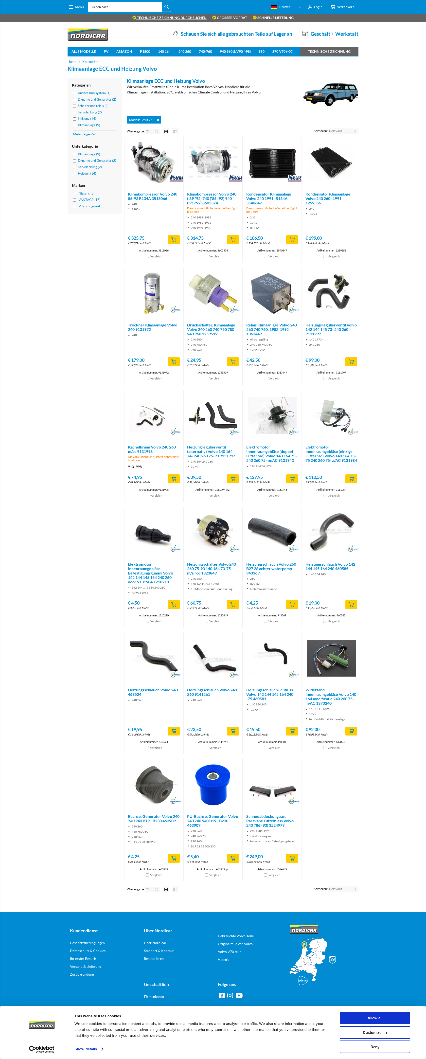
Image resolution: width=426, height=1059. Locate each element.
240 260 (184, 51)
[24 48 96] (153, 131)
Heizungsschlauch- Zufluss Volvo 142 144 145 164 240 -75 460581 (269, 694)
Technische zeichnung (329, 51)
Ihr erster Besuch (83, 958)
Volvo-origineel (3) (92, 206)
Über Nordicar (155, 943)
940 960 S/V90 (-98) (235, 51)
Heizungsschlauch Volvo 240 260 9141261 (212, 692)
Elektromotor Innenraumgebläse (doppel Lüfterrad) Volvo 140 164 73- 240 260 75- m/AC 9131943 (271, 454)
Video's (223, 959)
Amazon (124, 51)
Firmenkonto (154, 996)
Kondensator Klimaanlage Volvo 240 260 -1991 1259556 (327, 198)
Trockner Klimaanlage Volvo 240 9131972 (152, 327)
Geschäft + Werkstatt (334, 34)
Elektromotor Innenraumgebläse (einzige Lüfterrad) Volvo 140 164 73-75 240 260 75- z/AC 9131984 (331, 454)
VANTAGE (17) (89, 200)
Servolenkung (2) (90, 112)
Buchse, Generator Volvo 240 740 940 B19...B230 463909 (153, 818)
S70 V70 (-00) (282, 51)
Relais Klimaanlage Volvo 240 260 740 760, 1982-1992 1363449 (271, 329)
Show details (85, 1049)
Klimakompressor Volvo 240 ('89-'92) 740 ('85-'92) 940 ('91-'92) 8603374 (211, 198)
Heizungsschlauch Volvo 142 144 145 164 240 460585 (330, 566)
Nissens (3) (86, 193)
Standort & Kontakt (159, 951)
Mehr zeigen (82, 134)
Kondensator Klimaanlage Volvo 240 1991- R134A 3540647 (268, 198)
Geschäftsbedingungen (87, 943)
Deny (375, 1047)
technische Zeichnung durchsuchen (171, 18)
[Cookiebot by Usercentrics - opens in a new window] (41, 1049)
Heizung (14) (87, 119)
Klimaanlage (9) (89, 125)
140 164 (164, 51)
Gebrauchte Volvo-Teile (236, 936)
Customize (372, 1032)
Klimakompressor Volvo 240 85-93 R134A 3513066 (152, 196)
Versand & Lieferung (85, 966)
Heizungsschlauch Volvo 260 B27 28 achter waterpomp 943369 (271, 568)
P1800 (145, 51)
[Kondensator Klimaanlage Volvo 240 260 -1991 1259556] (331, 162)
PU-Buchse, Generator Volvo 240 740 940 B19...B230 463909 (212, 820)
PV (106, 51)
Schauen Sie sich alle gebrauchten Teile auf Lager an (236, 34)
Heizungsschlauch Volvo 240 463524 (153, 692)
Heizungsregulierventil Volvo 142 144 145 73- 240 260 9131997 (331, 329)
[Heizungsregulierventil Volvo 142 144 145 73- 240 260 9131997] (331, 293)
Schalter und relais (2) (93, 106)
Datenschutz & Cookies (88, 951)
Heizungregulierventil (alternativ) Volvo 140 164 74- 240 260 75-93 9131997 (211, 451)
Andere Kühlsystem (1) (94, 93)
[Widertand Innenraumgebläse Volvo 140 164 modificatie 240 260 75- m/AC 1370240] (331, 658)
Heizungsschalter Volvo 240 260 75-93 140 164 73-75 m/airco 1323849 (211, 568)
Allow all (375, 1018)
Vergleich (156, 256)
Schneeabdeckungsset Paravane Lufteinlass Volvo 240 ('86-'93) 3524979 (270, 820)
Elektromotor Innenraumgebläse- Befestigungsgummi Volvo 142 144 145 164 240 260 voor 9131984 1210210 (150, 573)
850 (262, 51)
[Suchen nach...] (166, 7)
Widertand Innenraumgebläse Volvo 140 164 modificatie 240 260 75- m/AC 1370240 (330, 696)
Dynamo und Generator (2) (97, 99)
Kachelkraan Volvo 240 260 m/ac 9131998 (152, 449)
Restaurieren (154, 958)
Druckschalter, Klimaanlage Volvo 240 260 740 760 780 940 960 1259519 (211, 329)
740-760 (205, 51)
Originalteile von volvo (235, 944)
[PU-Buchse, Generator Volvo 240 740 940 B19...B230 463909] (213, 785)
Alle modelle (83, 51)
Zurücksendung (82, 974)
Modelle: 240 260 (142, 120)
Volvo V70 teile (229, 952)
